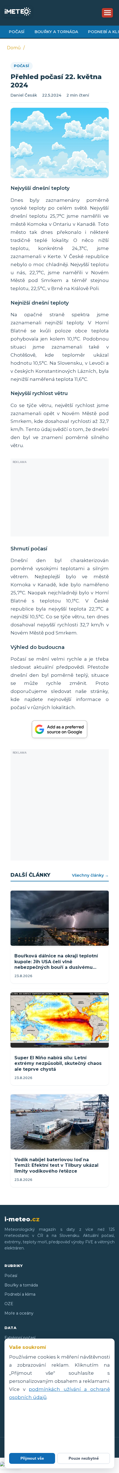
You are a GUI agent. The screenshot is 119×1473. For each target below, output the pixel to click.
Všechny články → (90, 875)
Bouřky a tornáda (56, 31)
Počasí (17, 31)
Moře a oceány (18, 1313)
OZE (8, 1303)
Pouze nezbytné (84, 1458)
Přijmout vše (32, 1458)
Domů (14, 47)
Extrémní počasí (19, 1337)
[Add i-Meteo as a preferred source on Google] (59, 729)
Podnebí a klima (19, 1294)
